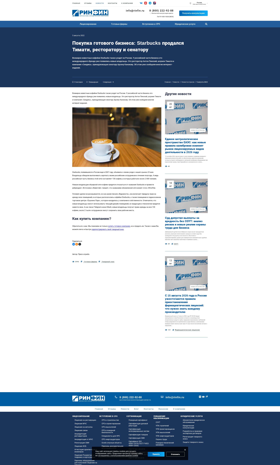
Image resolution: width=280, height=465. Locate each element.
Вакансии (163, 409)
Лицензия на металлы (83, 427)
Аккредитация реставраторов (80, 435)
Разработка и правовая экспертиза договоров (192, 432)
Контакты (112, 3)
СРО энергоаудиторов (111, 439)
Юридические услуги (185, 24)
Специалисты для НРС (111, 436)
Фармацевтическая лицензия (187, 330)
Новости (100, 3)
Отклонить (175, 454)
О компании (127, 3)
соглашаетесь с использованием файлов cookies (118, 456)
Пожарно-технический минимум (165, 444)
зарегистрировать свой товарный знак (108, 229)
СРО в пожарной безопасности (108, 431)
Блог (136, 409)
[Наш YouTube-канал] (145, 3)
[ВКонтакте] (73, 244)
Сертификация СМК (137, 438)
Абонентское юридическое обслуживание (194, 421)
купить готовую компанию (119, 226)
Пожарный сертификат (138, 420)
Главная (76, 3)
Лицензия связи (81, 430)
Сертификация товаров (138, 435)
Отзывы (88, 3)
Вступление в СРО (151, 24)
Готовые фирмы (119, 24)
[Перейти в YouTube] (203, 397)
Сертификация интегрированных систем (139, 430)
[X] (79, 244)
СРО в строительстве (110, 420)
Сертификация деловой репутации (138, 425)
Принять (156, 454)
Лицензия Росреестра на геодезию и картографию (84, 456)
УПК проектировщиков (165, 429)
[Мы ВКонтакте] (141, 3)
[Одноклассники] (76, 244)
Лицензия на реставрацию (85, 420)
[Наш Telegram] (150, 3)
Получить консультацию (193, 13)
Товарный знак (107, 261)
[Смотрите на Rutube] (154, 3)
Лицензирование (88, 24)
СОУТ (176, 244)
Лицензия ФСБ (80, 446)
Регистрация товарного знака (192, 438)
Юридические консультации (188, 427)
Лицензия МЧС (80, 424)
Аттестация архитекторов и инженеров (85, 450)
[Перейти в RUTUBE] (207, 397)
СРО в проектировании (111, 424)
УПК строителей (162, 426)
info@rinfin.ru (135, 10)
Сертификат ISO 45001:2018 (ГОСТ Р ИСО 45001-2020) (139, 443)
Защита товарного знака (193, 442)
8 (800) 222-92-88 (161, 10)
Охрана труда (161, 439)
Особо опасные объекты (112, 443)
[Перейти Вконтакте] (200, 397)
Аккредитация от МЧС (83, 439)
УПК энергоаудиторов (165, 436)
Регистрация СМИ (81, 443)
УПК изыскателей (163, 432)
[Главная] (90, 13)
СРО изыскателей (109, 427)
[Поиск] (206, 24)
